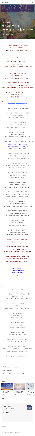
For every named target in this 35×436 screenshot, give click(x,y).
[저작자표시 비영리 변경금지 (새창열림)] (21, 366)
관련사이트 (4, 427)
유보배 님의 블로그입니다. (9, 409)
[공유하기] (8, 366)
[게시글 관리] (10, 366)
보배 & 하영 (5, 2)
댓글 (3, 399)
